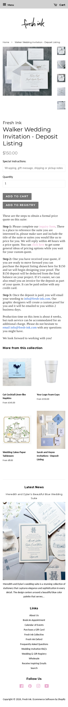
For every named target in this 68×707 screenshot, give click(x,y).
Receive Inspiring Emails (34, 663)
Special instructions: (14, 161)
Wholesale (34, 659)
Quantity (8, 177)
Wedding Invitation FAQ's (34, 649)
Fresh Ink (26, 699)
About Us (34, 615)
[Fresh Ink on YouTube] (47, 687)
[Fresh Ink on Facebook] (21, 687)
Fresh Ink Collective (34, 635)
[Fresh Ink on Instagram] (38, 687)
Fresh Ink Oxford (34, 639)
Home (6, 42)
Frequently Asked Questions (34, 644)
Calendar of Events (34, 625)
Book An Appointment (34, 620)
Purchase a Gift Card (34, 630)
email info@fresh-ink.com (20, 327)
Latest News (34, 487)
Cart (62, 5)
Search (34, 668)
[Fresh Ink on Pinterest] (30, 687)
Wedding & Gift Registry (34, 654)
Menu (10, 5)
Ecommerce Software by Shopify (49, 699)
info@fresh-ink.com (37, 298)
